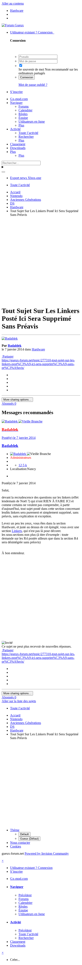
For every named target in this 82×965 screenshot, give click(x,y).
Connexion (26, 77)
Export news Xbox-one (25, 178)
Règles (23, 114)
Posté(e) (19, 437)
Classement (17, 144)
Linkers (17, 531)
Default (24, 834)
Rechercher (26, 136)
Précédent (25, 895)
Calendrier (25, 110)
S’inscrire (16, 92)
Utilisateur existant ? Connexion (32, 32)
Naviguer (16, 102)
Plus (21, 125)
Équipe (23, 118)
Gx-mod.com (19, 99)
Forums (24, 106)
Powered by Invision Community (47, 853)
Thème (14, 830)
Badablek (14, 345)
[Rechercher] (3, 172)
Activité (15, 129)
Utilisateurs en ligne (32, 121)
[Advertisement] (41, 261)
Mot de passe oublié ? (33, 84)
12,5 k (23, 465)
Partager (7, 356)
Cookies (15, 846)
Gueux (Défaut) (29, 838)
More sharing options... (17, 399)
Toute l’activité (28, 133)
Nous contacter (20, 842)
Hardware (38, 349)
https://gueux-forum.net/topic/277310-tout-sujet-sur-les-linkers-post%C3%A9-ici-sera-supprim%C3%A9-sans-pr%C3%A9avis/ (38, 364)
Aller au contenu (13, 3)
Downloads (17, 148)
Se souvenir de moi (31, 69)
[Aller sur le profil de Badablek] (10, 338)
